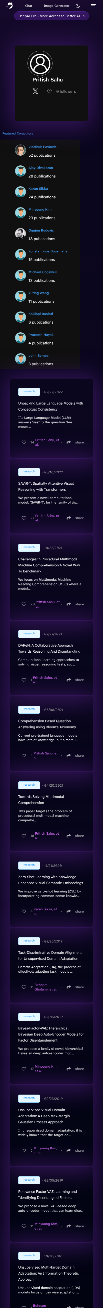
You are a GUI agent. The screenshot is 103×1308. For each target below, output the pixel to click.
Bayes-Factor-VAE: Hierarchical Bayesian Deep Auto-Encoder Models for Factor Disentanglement (51, 1034)
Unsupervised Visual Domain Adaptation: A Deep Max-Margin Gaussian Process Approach (44, 1115)
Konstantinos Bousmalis (47, 251)
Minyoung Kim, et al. (46, 1068)
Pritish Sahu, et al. (47, 442)
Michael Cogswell (42, 272)
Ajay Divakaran (40, 167)
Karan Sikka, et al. (45, 911)
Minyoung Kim (40, 209)
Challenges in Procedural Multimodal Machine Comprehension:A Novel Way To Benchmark (49, 565)
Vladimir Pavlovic (42, 147)
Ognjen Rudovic (41, 230)
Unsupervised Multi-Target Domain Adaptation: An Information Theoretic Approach (48, 1273)
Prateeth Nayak (41, 334)
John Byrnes (38, 355)
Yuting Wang (38, 293)
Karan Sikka (38, 188)
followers (66, 91)
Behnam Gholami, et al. (45, 986)
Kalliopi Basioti (40, 313)
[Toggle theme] (78, 6)
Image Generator (57, 6)
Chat (28, 6)
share (79, 442)
